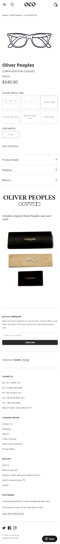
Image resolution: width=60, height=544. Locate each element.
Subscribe (30, 342)
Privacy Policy (8, 449)
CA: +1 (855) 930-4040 (12, 387)
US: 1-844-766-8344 (11, 402)
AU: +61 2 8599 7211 (11, 382)
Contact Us (7, 424)
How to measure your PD (13, 480)
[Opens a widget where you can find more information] (49, 539)
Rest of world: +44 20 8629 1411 (17, 407)
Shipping (6, 429)
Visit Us (5, 465)
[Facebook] (9, 528)
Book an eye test (9, 470)
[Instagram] (15, 528)
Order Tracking (9, 439)
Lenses (5, 485)
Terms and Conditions (12, 444)
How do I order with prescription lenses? (21, 475)
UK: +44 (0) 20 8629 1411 (13, 397)
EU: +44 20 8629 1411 (12, 392)
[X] (4, 528)
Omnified (14, 538)
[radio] (11, 134)
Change (25, 359)
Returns (6, 434)
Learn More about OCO (13, 513)
